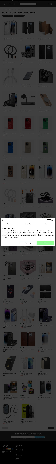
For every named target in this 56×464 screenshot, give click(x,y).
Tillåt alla (46, 243)
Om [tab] (46, 223)
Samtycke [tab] (9, 223)
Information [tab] (28, 223)
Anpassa (27, 243)
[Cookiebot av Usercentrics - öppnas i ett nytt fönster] (48, 220)
